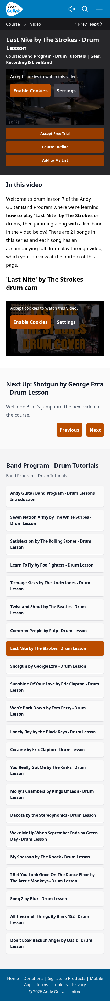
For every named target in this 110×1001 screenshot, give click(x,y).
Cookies (60, 984)
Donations (33, 978)
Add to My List (55, 160)
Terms (42, 984)
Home (13, 978)
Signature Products (66, 978)
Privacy (79, 984)
